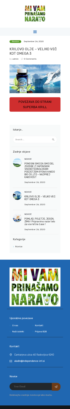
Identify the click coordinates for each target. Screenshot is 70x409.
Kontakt (39, 325)
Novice (15, 41)
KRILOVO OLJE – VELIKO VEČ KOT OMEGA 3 (33, 51)
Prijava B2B (41, 331)
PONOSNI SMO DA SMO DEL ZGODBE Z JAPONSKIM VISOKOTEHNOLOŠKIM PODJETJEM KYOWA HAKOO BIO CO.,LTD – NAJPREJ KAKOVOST (39, 170)
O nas (15, 325)
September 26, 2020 (34, 41)
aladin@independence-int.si (29, 361)
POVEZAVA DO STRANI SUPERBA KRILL (34, 104)
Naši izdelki (18, 331)
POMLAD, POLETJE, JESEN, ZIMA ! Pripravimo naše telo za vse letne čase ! (39, 221)
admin (15, 59)
